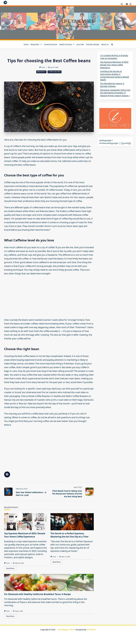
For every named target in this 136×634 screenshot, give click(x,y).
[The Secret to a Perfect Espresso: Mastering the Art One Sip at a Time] (72, 521)
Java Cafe (80, 44)
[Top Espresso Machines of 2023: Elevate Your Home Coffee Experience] (25, 521)
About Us (105, 44)
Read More (10, 568)
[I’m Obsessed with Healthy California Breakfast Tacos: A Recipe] (49, 582)
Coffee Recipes (54, 72)
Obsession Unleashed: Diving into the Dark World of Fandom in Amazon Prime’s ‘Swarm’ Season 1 (115, 93)
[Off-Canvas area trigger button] (5, 3)
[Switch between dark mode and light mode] (112, 44)
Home (26, 44)
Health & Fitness (65, 44)
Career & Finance (50, 44)
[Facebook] (127, 4)
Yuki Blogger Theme (66, 629)
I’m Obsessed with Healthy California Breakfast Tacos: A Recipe (37, 594)
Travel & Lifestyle (92, 44)
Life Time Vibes (78, 21)
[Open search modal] (122, 4)
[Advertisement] (49, 296)
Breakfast (41, 72)
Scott (43, 67)
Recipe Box (35, 44)
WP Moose (91, 629)
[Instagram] (130, 4)
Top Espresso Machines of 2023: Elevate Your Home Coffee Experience (114, 65)
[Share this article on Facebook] (7, 474)
